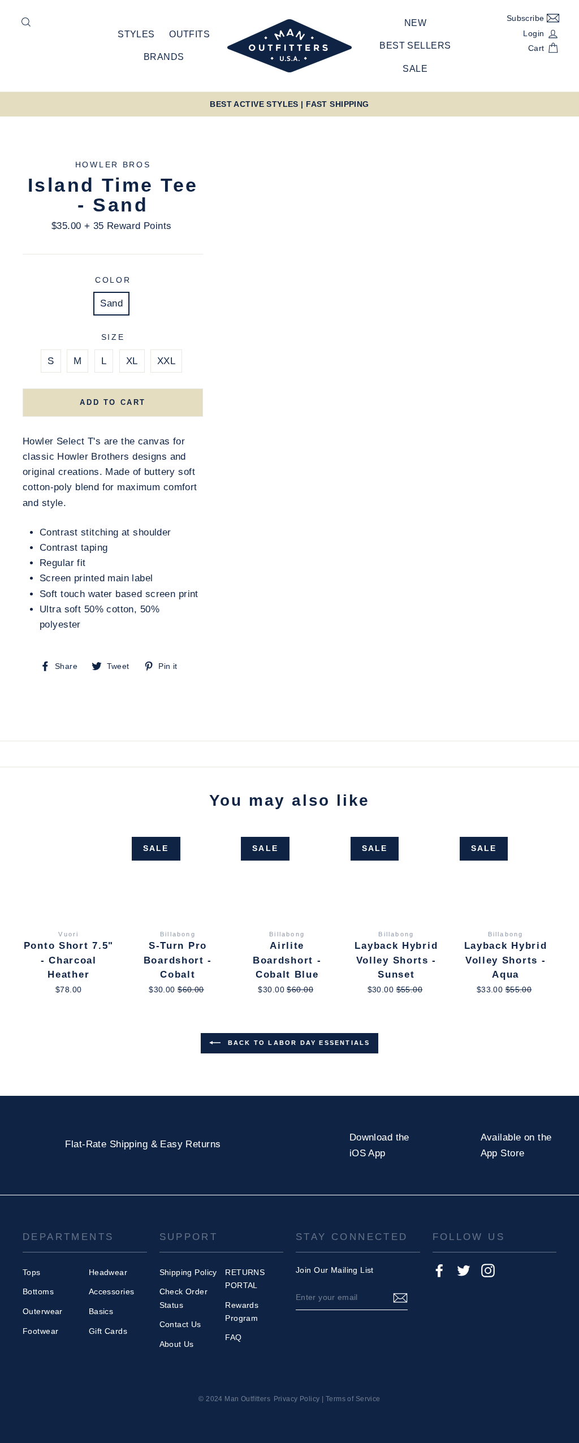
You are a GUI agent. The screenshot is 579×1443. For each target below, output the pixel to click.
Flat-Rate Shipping (106, 1144)
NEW (415, 23)
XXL (166, 361)
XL (132, 361)
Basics (101, 1311)
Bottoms (38, 1291)
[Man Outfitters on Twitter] (463, 1270)
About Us (176, 1344)
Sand (111, 303)
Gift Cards (108, 1331)
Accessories (112, 1291)
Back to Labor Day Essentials (297, 1042)
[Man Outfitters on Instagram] (488, 1270)
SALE (415, 69)
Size (113, 337)
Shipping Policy (188, 1272)
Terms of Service (353, 1399)
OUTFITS (189, 34)
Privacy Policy (297, 1399)
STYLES (136, 34)
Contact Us (180, 1324)
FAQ (233, 1337)
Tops (32, 1272)
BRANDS (164, 57)
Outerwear (43, 1311)
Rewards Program (241, 1312)
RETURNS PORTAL (245, 1279)
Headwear (108, 1272)
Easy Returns (190, 1144)
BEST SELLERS (415, 45)
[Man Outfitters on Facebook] (439, 1270)
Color (113, 280)
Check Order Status (183, 1298)
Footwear (40, 1331)
